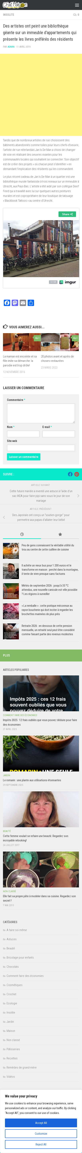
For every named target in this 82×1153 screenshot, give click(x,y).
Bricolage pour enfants (20, 957)
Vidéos (11, 1076)
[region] (41, 1121)
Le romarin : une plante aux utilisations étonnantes (32, 780)
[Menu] (77, 5)
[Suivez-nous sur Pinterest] (76, 474)
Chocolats (13, 967)
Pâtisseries (13, 1049)
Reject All (41, 1144)
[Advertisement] (41, 95)
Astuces (12, 939)
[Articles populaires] (60, 534)
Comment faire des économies (20, 715)
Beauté (7, 831)
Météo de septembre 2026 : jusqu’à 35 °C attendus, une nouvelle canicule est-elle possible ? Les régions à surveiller (49, 590)
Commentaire (16, 399)
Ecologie (12, 1003)
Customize (41, 1133)
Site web (12, 441)
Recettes (12, 1058)
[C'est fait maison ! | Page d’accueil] (19, 5)
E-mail (47, 427)
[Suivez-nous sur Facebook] (70, 474)
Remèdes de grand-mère (22, 1067)
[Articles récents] (22, 534)
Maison (11, 1031)
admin (11, 46)
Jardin (6, 775)
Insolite (8, 14)
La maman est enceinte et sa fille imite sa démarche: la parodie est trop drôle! (20, 361)
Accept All (41, 1123)
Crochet (11, 994)
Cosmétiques (14, 985)
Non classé (9, 891)
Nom (10, 427)
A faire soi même (17, 930)
